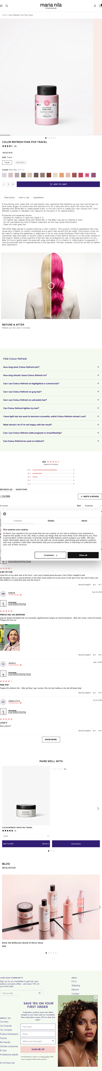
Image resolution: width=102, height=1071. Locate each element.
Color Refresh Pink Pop (17, 604)
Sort (79, 506)
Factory (3, 1038)
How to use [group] (24, 198)
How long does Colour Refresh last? (21, 367)
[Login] (95, 6)
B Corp (3, 1051)
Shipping (76, 986)
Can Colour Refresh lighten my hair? (21, 408)
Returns (75, 990)
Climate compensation (10, 1047)
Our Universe (6, 1030)
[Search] (7, 6)
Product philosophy (9, 1034)
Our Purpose (6, 1026)
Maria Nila (11, 1063)
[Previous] (2, 907)
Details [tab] (51, 520)
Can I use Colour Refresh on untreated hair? (25, 400)
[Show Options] (53, 1041)
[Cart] (100, 6)
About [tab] (84, 520)
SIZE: (7, 157)
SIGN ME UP (38, 1049)
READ (4, 946)
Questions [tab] (21, 489)
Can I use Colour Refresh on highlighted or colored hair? (31, 383)
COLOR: (13, 170)
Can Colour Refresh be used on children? (23, 441)
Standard (20, 163)
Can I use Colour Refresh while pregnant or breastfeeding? (32, 433)
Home (4, 15)
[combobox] (37, 1041)
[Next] (100, 907)
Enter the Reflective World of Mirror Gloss (22, 943)
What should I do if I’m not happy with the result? (27, 424)
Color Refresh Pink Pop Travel (24, 142)
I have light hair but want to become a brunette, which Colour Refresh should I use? (44, 416)
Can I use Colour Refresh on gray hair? (22, 391)
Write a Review (92, 497)
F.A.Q (74, 982)
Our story (4, 1022)
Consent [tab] (18, 520)
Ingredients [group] (38, 198)
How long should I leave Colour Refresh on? (25, 375)
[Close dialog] (95, 997)
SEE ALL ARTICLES (9, 867)
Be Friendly (5, 1043)
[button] (9, 146)
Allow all (83, 555)
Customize (49, 555)
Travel (7, 163)
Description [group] (9, 198)
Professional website (9, 1055)
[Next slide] (98, 808)
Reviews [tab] (6, 489)
